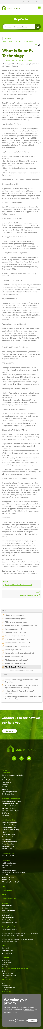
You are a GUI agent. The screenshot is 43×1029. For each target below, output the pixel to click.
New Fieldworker (7, 953)
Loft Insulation (6, 839)
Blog (3, 887)
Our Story (5, 908)
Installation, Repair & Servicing (11, 799)
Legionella (5, 784)
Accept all (32, 1020)
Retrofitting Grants (8, 853)
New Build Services (8, 794)
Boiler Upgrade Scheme (9, 856)
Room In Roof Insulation (9, 841)
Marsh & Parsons (7, 875)
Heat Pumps (5, 813)
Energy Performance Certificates (12, 775)
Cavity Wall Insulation (9, 834)
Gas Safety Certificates (9, 780)
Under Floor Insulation (9, 837)
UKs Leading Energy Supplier (11, 882)
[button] (39, 8)
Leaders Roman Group (9, 870)
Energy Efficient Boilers (9, 823)
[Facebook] (29, 758)
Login (3, 945)
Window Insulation (8, 844)
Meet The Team (7, 906)
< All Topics (7, 38)
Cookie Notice (29, 1010)
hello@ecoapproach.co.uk (19, 968)
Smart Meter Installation (9, 806)
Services (4, 770)
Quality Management (8, 910)
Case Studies (6, 860)
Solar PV (4, 832)
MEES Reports (6, 782)
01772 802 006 (6, 979)
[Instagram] (21, 758)
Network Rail (6, 880)
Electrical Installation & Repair (11, 801)
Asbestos (5, 789)
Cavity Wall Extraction (9, 827)
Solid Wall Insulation (8, 846)
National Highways (8, 877)
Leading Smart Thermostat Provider (13, 872)
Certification (6, 772)
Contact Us (5, 958)
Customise (11, 1020)
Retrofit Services (7, 849)
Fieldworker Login (7, 950)
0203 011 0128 (6, 968)
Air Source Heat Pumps (9, 825)
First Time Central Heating (10, 830)
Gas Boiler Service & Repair (10, 811)
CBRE (3, 868)
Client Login (5, 948)
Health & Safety (7, 915)
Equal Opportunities (8, 917)
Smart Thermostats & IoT (10, 803)
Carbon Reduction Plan (9, 899)
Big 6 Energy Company (9, 863)
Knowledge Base (7, 890)
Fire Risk (4, 787)
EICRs (4, 777)
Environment (6, 913)
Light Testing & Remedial (9, 792)
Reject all (21, 1020)
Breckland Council (7, 865)
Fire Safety (5, 815)
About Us (5, 903)
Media (4, 894)
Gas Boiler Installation (9, 808)
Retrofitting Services (8, 820)
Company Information (9, 927)
